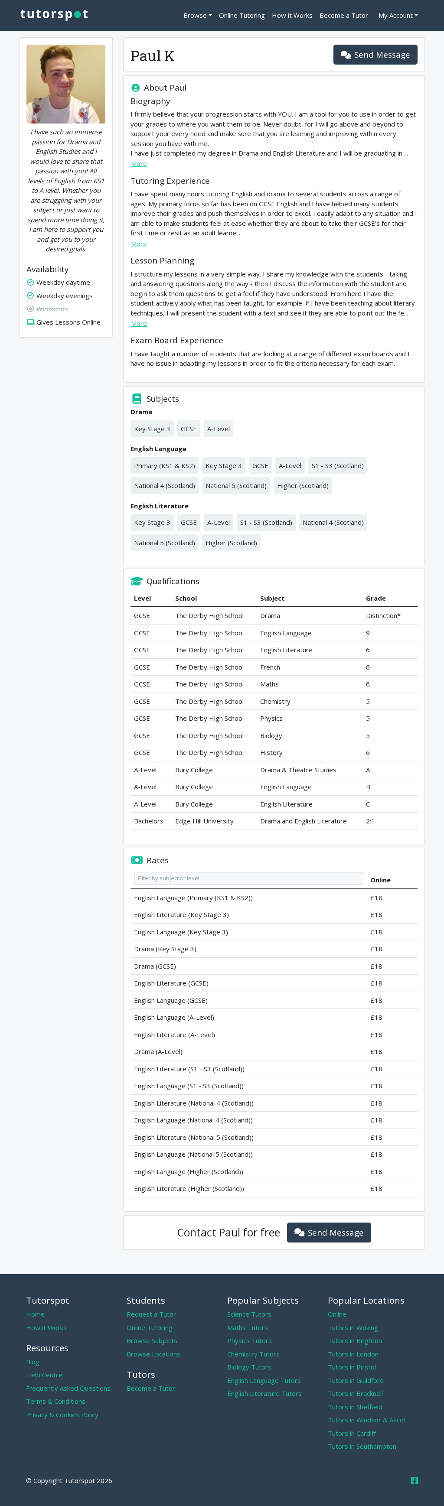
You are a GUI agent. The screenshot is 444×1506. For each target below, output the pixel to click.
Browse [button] (195, 15)
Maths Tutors (247, 1327)
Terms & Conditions (55, 1401)
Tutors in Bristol (352, 1367)
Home (35, 1314)
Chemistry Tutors (253, 1354)
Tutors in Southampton (362, 1446)
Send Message (382, 54)
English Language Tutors (264, 1380)
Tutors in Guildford (356, 1380)
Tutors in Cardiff (352, 1433)
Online (337, 1314)
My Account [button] (396, 15)
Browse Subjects (152, 1340)
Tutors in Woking (353, 1327)
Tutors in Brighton (355, 1340)
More (139, 163)
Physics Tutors (249, 1340)
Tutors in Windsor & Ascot (367, 1419)
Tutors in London (353, 1354)
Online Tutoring (242, 15)
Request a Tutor (151, 1314)
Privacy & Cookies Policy (62, 1414)
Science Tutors (249, 1314)
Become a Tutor (344, 15)
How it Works (292, 15)
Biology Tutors (249, 1367)
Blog (32, 1361)
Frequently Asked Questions (68, 1388)
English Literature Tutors (264, 1393)
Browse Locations (153, 1354)
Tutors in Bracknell (355, 1393)
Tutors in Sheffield (355, 1406)
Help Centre (44, 1374)
